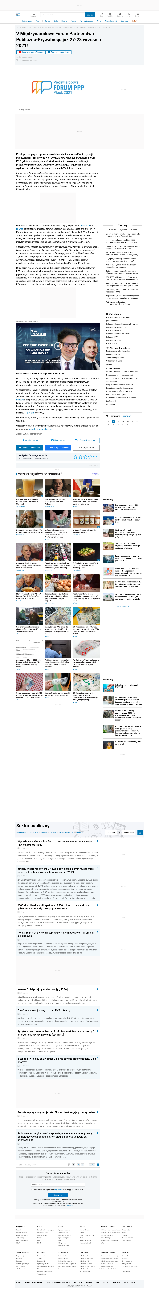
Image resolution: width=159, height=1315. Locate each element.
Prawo (73, 21)
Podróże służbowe (107, 1264)
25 (113, 422)
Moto (99, 21)
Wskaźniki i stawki (108, 1252)
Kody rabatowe (127, 1261)
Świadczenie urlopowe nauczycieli (119, 375)
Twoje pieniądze (86, 21)
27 (123, 422)
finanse (19, 229)
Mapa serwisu (129, 1282)
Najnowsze (123, 230)
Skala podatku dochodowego (110, 1269)
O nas (18, 1282)
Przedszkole (41, 1256)
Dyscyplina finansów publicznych (119, 391)
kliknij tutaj (70, 1205)
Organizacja (33, 832)
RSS (97, 1282)
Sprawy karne (63, 1232)
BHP (38, 1240)
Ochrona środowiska (114, 361)
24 (109, 422)
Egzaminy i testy (42, 1264)
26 (118, 422)
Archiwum (125, 1258)
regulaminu (58, 1190)
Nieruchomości (111, 21)
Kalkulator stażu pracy (87, 1266)
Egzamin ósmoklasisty (44, 1271)
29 (132, 422)
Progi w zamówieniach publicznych (119, 385)
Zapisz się (58, 1195)
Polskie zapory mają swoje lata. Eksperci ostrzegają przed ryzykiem (121, 266)
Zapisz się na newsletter (89, 440)
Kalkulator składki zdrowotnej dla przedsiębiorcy (119, 319)
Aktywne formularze (120, 347)
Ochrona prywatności (33, 1282)
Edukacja (124, 21)
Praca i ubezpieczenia (87, 1235)
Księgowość (27, 21)
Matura (39, 1269)
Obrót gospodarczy (22, 1235)
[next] (98, 1164)
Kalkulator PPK (112, 337)
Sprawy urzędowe (64, 1238)
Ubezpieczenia (42, 1235)
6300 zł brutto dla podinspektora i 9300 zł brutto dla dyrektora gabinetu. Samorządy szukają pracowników (121, 241)
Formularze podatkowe (129, 1266)
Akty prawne (63, 1252)
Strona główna (21, 27)
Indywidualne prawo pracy (46, 1230)
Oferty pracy (126, 1271)
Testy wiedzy (41, 1274)
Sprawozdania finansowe (109, 1240)
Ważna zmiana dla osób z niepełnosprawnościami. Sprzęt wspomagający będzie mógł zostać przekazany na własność (119, 303)
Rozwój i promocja (66, 832)
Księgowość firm (22, 1226)
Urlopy (39, 1238)
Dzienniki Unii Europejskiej (67, 1264)
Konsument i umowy (65, 1235)
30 (137, 422)
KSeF (134, 21)
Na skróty (125, 1252)
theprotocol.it (126, 1269)
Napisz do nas (59, 440)
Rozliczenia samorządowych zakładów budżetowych (121, 399)
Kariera (89, 1282)
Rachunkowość (21, 1232)
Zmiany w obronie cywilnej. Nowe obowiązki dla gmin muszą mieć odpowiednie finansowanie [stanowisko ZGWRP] (123, 235)
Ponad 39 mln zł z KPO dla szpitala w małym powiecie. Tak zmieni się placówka (123, 247)
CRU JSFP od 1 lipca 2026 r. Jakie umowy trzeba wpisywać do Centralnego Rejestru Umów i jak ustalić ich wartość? (122, 278)
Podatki (18, 1230)
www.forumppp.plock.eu (40, 429)
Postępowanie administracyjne (118, 351)
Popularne (112, 230)
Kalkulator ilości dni (113, 340)
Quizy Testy (110, 404)
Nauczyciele (41, 1261)
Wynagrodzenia (42, 1232)
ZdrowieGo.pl (126, 1256)
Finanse (44, 832)
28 (128, 422)
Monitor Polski (63, 1258)
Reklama (116, 1282)
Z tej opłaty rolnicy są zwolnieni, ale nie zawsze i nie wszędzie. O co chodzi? (121, 260)
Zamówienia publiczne (115, 358)
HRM (39, 1243)
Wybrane (134, 230)
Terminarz (115, 415)
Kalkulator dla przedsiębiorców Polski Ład (122, 324)
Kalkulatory (115, 314)
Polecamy (108, 679)
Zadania (53, 832)
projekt (30, 413)
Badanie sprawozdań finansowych (119, 388)
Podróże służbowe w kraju (109, 1256)
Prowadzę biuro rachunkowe (110, 1232)
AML (102, 1243)
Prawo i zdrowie (63, 1245)
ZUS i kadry (20, 1238)
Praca (60, 1240)
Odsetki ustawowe (107, 1266)
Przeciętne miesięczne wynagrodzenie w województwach (122, 379)
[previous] (69, 1164)
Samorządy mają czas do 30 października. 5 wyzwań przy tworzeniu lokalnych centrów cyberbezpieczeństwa (122, 284)
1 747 (92, 1165)
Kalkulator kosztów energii (116, 327)
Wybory (109, 364)
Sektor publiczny (60, 21)
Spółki (82, 1232)
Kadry (38, 21)
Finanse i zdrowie (86, 1243)
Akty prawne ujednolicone (67, 1266)
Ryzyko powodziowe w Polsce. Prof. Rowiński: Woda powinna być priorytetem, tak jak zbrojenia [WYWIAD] (122, 254)
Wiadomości (45, 27)
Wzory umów (126, 1264)
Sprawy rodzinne (64, 1230)
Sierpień (127, 415)
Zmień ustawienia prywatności (58, 1282)
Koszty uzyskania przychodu (117, 394)
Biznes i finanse (85, 1230)
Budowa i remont (127, 1238)
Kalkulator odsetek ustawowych (118, 334)
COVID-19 (85, 225)
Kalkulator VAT (84, 1261)
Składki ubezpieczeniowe (109, 1261)
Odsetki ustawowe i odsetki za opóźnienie (122, 372)
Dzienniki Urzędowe (65, 1261)
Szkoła (39, 1258)
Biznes (47, 21)
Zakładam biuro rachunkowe (110, 1230)
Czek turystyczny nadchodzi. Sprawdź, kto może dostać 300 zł (122, 291)
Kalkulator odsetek (86, 1264)
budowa (20, 400)
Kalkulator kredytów (113, 330)
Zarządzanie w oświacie (45, 1266)
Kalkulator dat (111, 343)
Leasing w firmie (85, 1240)
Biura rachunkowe (108, 1226)
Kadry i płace (20, 1266)
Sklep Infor (62, 1243)
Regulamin (78, 1282)
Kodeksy (61, 1269)
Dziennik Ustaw (63, 1256)
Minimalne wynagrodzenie (109, 1258)
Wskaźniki (114, 368)
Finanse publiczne (113, 354)
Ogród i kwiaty (126, 1240)
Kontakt (106, 1282)
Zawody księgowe (22, 1240)
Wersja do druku (31, 440)
